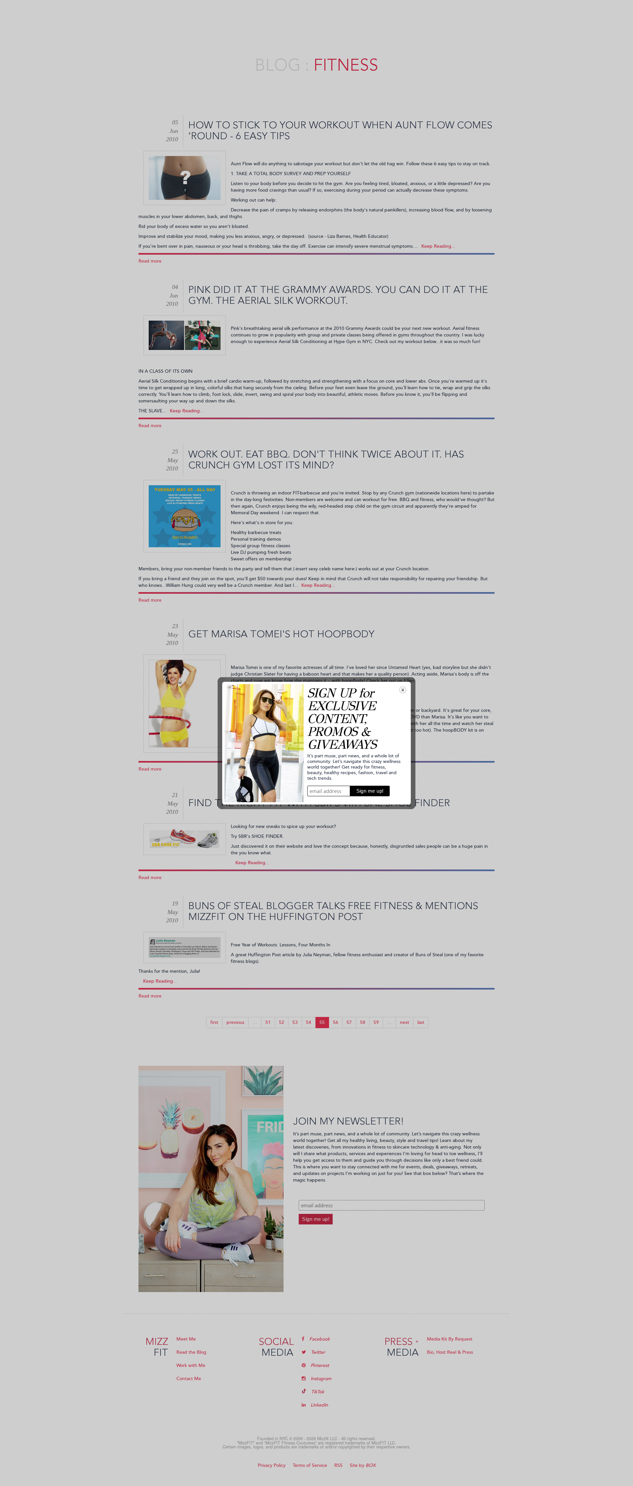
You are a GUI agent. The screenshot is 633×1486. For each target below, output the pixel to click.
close (403, 690)
